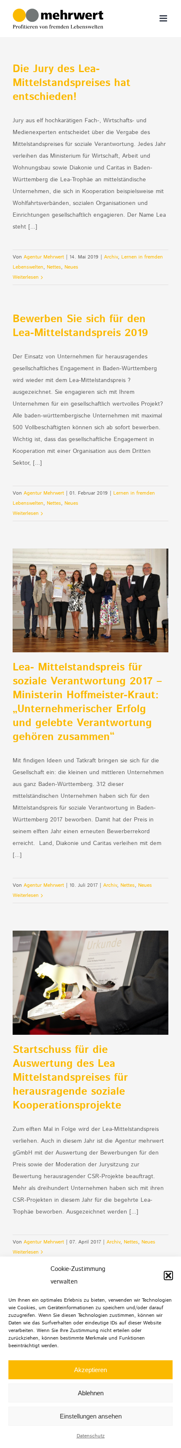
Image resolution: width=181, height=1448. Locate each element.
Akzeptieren (90, 1369)
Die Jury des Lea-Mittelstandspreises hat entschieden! (71, 83)
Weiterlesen (26, 277)
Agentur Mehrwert (44, 257)
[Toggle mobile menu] (164, 18)
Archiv (111, 257)
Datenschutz (91, 1436)
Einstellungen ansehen (91, 1416)
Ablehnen (91, 1393)
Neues (71, 267)
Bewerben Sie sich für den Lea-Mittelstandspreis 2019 (80, 326)
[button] (168, 1275)
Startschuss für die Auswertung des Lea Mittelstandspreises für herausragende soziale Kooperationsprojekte (70, 1077)
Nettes (54, 267)
